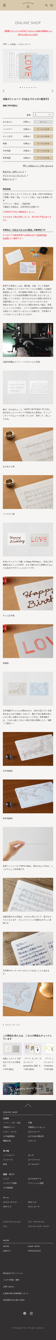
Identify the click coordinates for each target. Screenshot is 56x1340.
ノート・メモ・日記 (12, 1123)
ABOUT (7, 1251)
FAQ (5, 1226)
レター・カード (10, 1132)
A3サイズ (32, 1202)
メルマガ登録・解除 (11, 1280)
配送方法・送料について (13, 172)
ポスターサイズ (10, 1202)
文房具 (13, 44)
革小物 (6, 1151)
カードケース (34, 1160)
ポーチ (31, 1155)
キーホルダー (34, 1164)
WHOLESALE (34, 1251)
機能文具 (7, 1141)
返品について (8, 179)
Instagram (31, 1313)
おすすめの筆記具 (36, 1136)
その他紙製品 (9, 1136)
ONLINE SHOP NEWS (38, 1226)
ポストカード (25, 44)
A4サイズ (7, 1206)
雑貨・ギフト (9, 1174)
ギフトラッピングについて (14, 175)
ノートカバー (9, 1155)
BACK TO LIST (12, 1025)
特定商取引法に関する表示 (14, 1300)
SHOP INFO (34, 1246)
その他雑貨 (8, 1188)
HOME (6, 1240)
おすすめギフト (35, 1179)
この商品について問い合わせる (39, 166)
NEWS (6, 1246)
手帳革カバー (9, 1127)
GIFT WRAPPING (36, 1222)
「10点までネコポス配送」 (22, 230)
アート (6, 1198)
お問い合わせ (8, 1287)
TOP (5, 44)
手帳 (30, 1123)
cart (51, 5)
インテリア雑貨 (10, 1183)
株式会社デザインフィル (13, 1273)
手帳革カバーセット (37, 1127)
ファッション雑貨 (36, 1183)
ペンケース (8, 1160)
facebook (24, 1313)
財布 (5, 1164)
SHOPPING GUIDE (12, 1222)
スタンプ (32, 1141)
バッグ (6, 1179)
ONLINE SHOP (28, 23)
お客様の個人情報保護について (15, 1293)
